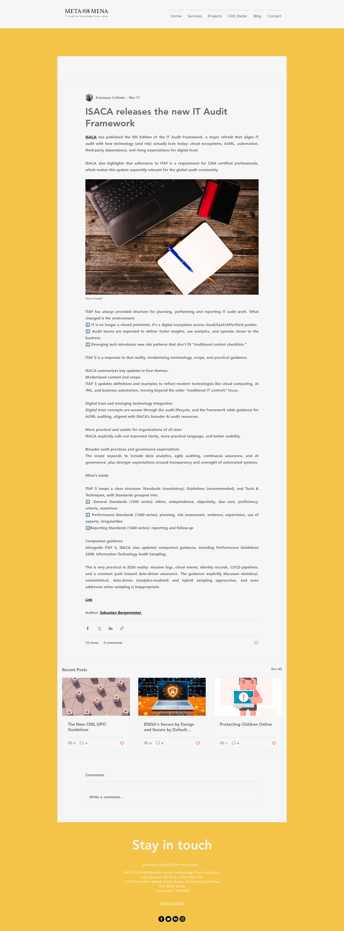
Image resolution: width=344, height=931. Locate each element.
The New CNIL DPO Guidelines (87, 727)
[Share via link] (122, 628)
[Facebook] (161, 919)
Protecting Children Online (246, 724)
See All (276, 669)
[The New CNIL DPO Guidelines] (96, 697)
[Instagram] (182, 919)
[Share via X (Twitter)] (99, 628)
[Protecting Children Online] (248, 697)
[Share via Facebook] (87, 628)
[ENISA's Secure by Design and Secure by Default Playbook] (172, 697)
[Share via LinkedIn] (110, 628)
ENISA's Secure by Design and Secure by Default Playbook (169, 727)
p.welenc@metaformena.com (170, 864)
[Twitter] (168, 919)
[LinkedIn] (175, 919)
